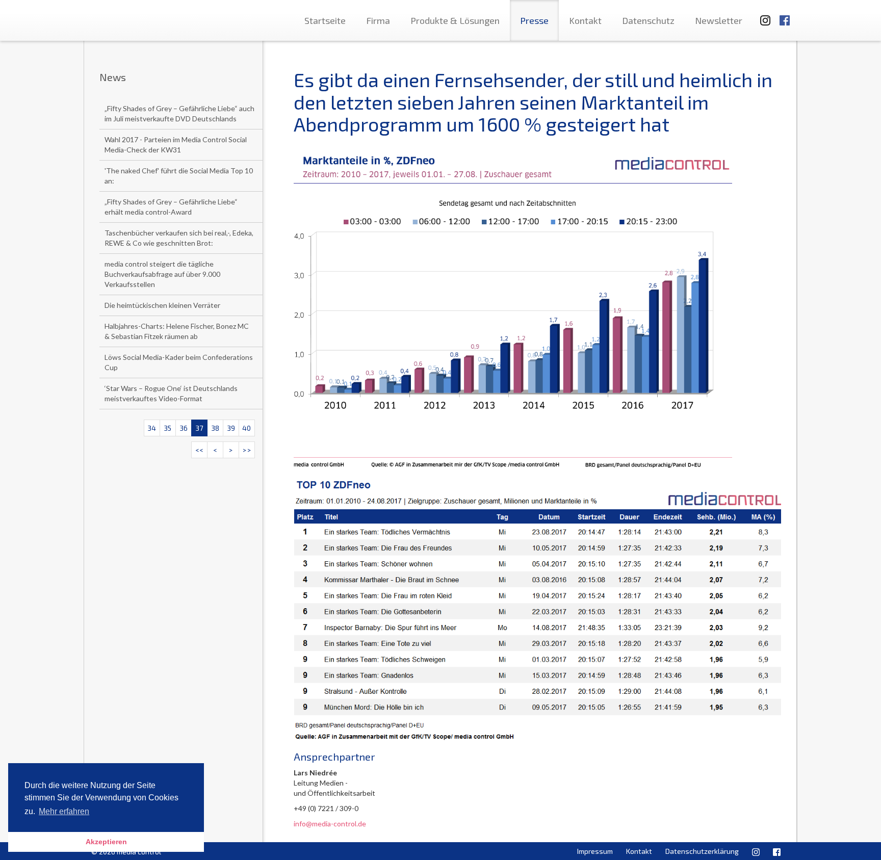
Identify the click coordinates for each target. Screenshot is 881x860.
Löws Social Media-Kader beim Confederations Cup (179, 362)
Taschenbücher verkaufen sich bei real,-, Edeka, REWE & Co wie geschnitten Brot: (179, 237)
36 (183, 428)
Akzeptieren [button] (106, 842)
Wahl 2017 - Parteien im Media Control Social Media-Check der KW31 (176, 144)
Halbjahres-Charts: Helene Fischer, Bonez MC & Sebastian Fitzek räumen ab (177, 331)
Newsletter (718, 20)
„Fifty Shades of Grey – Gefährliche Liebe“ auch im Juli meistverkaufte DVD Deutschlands (179, 113)
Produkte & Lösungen (455, 20)
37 (199, 428)
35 (167, 428)
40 (246, 428)
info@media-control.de (330, 823)
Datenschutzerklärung (702, 851)
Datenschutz (648, 20)
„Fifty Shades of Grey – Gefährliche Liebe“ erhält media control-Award (171, 206)
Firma (378, 20)
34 (151, 428)
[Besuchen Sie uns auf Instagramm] (762, 15)
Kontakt (585, 20)
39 (231, 428)
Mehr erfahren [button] (64, 811)
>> (246, 450)
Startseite (325, 20)
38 (215, 428)
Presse (534, 20)
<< (199, 450)
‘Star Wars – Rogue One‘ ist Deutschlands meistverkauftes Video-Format (171, 393)
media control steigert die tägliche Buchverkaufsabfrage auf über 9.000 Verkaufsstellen (162, 274)
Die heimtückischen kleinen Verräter (162, 305)
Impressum (595, 851)
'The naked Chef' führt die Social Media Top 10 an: (179, 175)
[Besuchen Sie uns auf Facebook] (784, 15)
